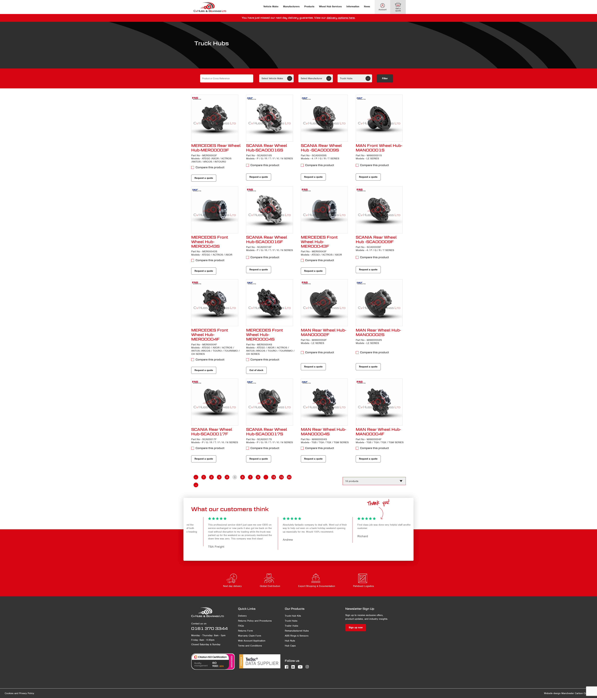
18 (273, 477)
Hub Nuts (290, 640)
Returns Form (245, 630)
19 (281, 477)
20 (289, 477)
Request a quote (203, 178)
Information (352, 6)
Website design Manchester (559, 693)
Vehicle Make (270, 6)
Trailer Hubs (291, 625)
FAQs (241, 625)
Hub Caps (290, 645)
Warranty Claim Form (249, 635)
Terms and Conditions (250, 645)
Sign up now (356, 627)
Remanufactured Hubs (297, 630)
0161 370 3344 (209, 628)
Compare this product (210, 167)
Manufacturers (291, 6)
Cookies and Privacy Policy (19, 693)
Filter (385, 78)
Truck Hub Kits (293, 615)
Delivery (242, 615)
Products (309, 6)
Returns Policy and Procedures (255, 620)
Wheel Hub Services (330, 6)
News (367, 6)
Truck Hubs (291, 620)
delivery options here (341, 17)
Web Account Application (251, 640)
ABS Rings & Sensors (296, 635)
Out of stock (256, 370)
